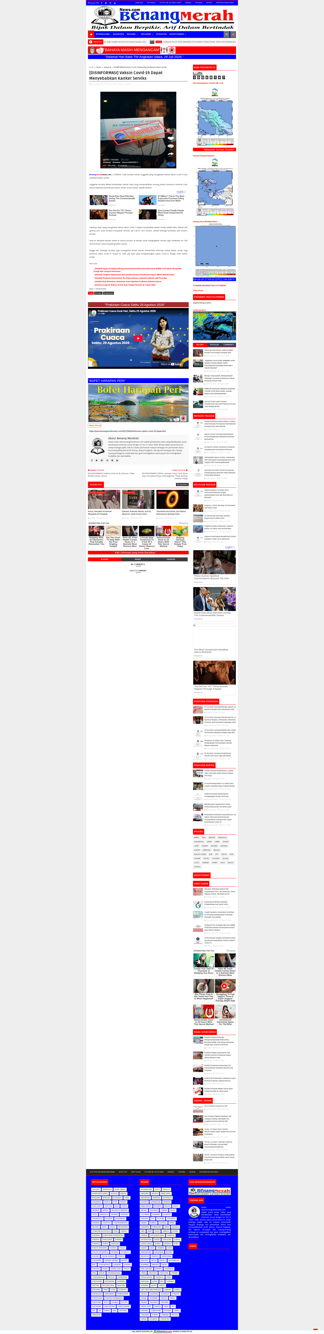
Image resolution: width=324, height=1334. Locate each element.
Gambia (153, 1223)
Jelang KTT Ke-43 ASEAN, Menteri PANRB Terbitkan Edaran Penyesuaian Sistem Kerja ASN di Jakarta (219, 927)
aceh (223, 863)
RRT (162, 1281)
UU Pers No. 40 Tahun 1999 (170, 3)
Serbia (177, 1290)
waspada (123, 1311)
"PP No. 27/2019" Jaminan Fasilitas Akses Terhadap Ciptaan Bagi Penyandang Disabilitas (218, 1144)
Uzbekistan (156, 1311)
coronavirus (104, 1265)
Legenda (95, 1223)
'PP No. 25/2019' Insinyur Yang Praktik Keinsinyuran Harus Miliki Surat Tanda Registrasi (219, 1157)
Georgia (162, 1223)
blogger (104, 559)
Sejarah (114, 1252)
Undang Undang (111, 1260)
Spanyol (175, 1294)
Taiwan (144, 1302)
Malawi (169, 1252)
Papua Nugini (146, 1277)
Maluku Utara (200, 854)
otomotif (123, 1290)
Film (115, 1202)
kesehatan (109, 1281)
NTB (210, 854)
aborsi (124, 1260)
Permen (118, 1240)
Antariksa (162, 493)
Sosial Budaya (108, 1256)
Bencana (96, 1198)
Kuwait (144, 1248)
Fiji (152, 1219)
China (172, 1210)
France (144, 1223)
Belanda (157, 1206)
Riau (232, 854)
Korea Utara (146, 1244)
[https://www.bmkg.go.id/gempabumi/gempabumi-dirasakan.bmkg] (214, 187)
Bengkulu (222, 838)
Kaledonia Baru (157, 1235)
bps (94, 1265)
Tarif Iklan (151, 3)
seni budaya (109, 1306)
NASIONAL (131, 34)
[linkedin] (115, 3)
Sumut (215, 863)
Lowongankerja (120, 1223)
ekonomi (117, 1265)
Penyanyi (96, 1235)
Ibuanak (95, 1210)
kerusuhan (97, 1281)
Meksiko (144, 1260)
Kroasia (167, 1244)
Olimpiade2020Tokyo (101, 1231)
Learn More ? (193, 1239)
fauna (105, 1269)
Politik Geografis (100, 1252)
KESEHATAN (161, 34)
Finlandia (171, 1219)
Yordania (145, 1315)
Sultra (225, 858)
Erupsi (107, 1202)
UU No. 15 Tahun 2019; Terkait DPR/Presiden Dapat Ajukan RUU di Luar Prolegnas (220, 1131)
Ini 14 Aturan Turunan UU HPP (216, 1106)
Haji (116, 1206)
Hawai (172, 1223)
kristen (95, 1285)
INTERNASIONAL (103, 34)
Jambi (217, 842)
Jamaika (166, 1231)
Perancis (160, 1277)
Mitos (104, 1227)
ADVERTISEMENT (177, 34)
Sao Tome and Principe (151, 1290)
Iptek (94, 1214)
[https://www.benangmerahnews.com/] (209, 1191)
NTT (217, 854)
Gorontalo (199, 842)
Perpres (96, 1244)
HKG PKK (108, 1206)
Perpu (105, 1244)
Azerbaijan (155, 1202)
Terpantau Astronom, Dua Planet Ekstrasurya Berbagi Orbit (171, 512)
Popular (214, 345)
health (126, 1269)
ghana (143, 1319)
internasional (114, 1273)
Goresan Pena (129, 493)
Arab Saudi (165, 1194)
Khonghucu (97, 1219)
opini (113, 1290)
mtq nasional (108, 1285)
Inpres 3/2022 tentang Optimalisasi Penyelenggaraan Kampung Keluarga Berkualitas (219, 436)
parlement (109, 1294)
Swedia (164, 1298)
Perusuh (115, 1244)
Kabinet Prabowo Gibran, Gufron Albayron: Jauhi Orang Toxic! (136, 512)
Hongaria (145, 1227)
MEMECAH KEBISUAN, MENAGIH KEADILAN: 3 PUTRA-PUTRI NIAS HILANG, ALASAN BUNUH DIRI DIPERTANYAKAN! (219, 391)
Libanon (160, 1248)
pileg (106, 1302)
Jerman (144, 1235)
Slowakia (165, 1294)
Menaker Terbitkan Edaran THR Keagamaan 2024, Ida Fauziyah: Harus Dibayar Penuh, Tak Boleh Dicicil (219, 891)
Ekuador (167, 1214)
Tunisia (157, 1306)
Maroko (155, 1256)
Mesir (154, 1260)
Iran (150, 1231)
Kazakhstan (146, 1240)
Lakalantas (120, 1219)
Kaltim (197, 850)
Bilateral (117, 1198)
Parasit (124, 1231)
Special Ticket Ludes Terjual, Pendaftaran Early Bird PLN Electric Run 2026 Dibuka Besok (220, 404)
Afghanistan (146, 1189)
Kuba (176, 1244)
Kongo (177, 1240)
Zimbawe (165, 1315)
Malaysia (145, 1256)
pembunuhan (122, 1294)
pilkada (115, 1302)
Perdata (95, 1240)
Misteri (95, 1227)
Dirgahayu (96, 1202)
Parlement (146, 34)
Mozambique (174, 1260)
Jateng (225, 842)
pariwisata (97, 1294)
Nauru (164, 1265)
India (167, 1227)
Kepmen (114, 1214)
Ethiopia (144, 1219)
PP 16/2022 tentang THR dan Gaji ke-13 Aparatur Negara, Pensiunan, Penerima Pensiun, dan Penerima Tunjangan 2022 (220, 719)
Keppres (124, 1214)
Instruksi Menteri (120, 1210)
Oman (143, 1273)
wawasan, (128, 84)
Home (91, 67)
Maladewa (159, 1252)
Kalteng (224, 846)
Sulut (196, 863)
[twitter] (106, 3)
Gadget (123, 1202)
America (166, 1189)
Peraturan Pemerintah (113, 1235)
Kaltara (214, 846)
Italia (157, 1231)
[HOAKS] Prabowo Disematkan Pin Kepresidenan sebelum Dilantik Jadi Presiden (131, 278)
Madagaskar (146, 1252)
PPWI (116, 1231)
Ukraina (144, 1311)
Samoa (162, 1285)
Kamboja (170, 1235)
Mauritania (166, 1256)
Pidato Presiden (99, 1248)
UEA (173, 1306)
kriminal (121, 1281)
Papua (224, 854)
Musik (112, 1227)
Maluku (217, 850)
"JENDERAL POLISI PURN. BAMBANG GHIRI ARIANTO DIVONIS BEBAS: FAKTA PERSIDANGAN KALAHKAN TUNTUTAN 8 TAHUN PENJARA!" (149, 42)
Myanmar (145, 1265)
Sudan (143, 1298)
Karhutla (104, 1214)
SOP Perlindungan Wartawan (102, 1172)
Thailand (164, 1302)
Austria (144, 1202)
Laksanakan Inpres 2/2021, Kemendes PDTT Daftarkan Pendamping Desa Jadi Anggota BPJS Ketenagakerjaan (219, 459)
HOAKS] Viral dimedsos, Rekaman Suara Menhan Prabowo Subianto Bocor (128, 281)
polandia (153, 1319)
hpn (94, 1273)
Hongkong (156, 1227)
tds (93, 1311)
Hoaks (98, 67)
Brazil (176, 1206)
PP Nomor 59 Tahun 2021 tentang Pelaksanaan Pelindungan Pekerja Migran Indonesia (218, 743)
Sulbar (197, 858)
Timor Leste (146, 1306)
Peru (169, 1277)
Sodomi (95, 1256)
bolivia (175, 1315)
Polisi (122, 1248)
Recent (200, 345)
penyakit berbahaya (97, 493)
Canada (164, 1210)
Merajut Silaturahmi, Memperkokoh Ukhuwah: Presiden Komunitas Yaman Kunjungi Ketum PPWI (219, 378)
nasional (213, 42)
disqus (138, 559)
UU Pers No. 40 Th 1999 (153, 1172)
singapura (165, 1319)
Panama (174, 1273)
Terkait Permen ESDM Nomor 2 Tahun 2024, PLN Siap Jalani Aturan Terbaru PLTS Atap (218, 773)
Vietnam (167, 1311)
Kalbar (205, 846)
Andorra (145, 1194)
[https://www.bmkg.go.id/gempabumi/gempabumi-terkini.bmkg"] (214, 117)
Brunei (144, 1210)
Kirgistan (167, 1240)
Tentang (198, 3)
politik (124, 1302)
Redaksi (188, 3)
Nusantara (123, 1227)
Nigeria (158, 1269)
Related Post (96, 485)
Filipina (160, 1219)
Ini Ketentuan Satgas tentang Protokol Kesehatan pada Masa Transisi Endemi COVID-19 (220, 940)
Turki (166, 1306)
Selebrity (125, 1252)
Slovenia (154, 1294)
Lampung (206, 850)
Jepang (175, 1231)
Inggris (175, 1227)
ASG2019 (96, 1189)
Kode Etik (139, 3)
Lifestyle (107, 1223)
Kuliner (109, 1219)
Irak (143, 1231)
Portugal (145, 1281)
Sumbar (205, 863)
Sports (121, 1256)
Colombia (145, 1214)
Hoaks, (120, 84)
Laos (152, 1248)
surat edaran (124, 1306)
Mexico (163, 1260)
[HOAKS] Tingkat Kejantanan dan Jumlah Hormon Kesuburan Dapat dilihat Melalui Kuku (134, 274)
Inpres (105, 1210)
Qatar (154, 1281)
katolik (111, 1277)
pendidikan (97, 1298)
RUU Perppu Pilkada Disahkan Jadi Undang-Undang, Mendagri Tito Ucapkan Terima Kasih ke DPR (217, 1118)
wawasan (107, 67)
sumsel (197, 867)
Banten (212, 838)
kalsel (231, 863)
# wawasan (108, 293)
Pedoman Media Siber (225, 3)
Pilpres (113, 1248)
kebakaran (122, 1277)
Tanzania (154, 1302)
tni (100, 1311)
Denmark (156, 1214)
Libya (169, 1248)
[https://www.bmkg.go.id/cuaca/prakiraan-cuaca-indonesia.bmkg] (214, 325)
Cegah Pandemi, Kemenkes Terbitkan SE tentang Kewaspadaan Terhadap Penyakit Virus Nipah (219, 914)
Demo (127, 1198)
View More (183, 484)
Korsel (158, 1244)
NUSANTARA (118, 34)
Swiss (172, 1298)
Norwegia (169, 1269)
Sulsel (206, 858)
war (114, 1311)
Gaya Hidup (97, 1206)
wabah (107, 1311)
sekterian (96, 1306)
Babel (196, 838)
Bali (204, 838)
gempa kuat (116, 1269)
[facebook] (101, 3)
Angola (155, 1194)
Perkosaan (107, 1240)
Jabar (209, 842)
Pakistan (153, 1273)
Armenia (156, 1198)
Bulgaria (154, 1210)
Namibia (155, 1265)
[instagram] (110, 3)
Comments (229, 345)
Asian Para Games (100, 1194)
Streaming (97, 1260)
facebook (171, 559)
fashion (95, 1269)
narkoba (121, 1285)
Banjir (123, 1194)
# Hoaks (98, 293)
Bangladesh (146, 1206)
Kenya (157, 1240)
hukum (102, 1273)
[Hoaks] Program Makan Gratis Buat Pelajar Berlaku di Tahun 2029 (125, 285)
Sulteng (215, 858)
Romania (170, 1281)
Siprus (144, 1294)
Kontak (209, 3)
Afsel (157, 1189)
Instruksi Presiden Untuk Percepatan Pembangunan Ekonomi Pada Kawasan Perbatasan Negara (219, 472)
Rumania (144, 1285)
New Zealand (146, 1269)
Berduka (106, 1198)
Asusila (114, 1194)
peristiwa (96, 1302)
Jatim (196, 846)
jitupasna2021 (98, 1277)
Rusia (153, 1285)
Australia (167, 1198)
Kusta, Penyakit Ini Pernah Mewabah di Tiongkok (100, 512)
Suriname (154, 1298)
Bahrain (166, 1202)
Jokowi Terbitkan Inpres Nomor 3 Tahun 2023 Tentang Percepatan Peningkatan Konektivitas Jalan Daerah (220, 423)
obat (106, 1290)
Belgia (167, 1206)
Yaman (176, 1311)
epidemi (127, 1265)
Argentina (145, 1198)
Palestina (164, 1273)
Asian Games (120, 1189)
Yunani (155, 1315)
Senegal (167, 1290)
